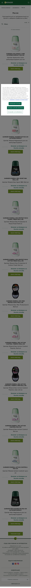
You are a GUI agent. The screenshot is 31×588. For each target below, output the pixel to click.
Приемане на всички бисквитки (15, 107)
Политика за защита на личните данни (19, 99)
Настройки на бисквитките (15, 111)
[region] (15, 100)
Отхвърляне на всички (15, 103)
